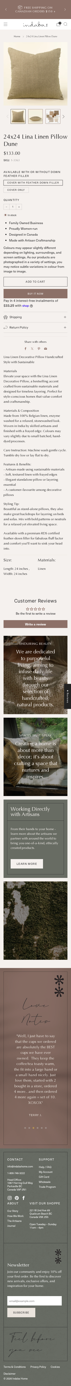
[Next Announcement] (65, 9)
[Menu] (5, 24)
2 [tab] (29, 1128)
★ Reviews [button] (67, 696)
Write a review (35, 624)
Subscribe (21, 1312)
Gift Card (44, 1177)
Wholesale (44, 1182)
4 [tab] (37, 1128)
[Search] (65, 24)
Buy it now (35, 293)
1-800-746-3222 (16, 1173)
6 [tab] (46, 1128)
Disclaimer (10, 1373)
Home (17, 36)
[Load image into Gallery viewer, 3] (53, 116)
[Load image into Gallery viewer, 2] (35, 116)
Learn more (27, 864)
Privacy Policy (38, 1367)
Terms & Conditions (15, 1367)
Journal (11, 1226)
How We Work (15, 1216)
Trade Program (47, 1187)
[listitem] (35, 9)
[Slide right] (62, 116)
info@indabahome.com (20, 1166)
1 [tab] (25, 1128)
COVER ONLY (16, 190)
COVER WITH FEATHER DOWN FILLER (33, 182)
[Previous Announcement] (6, 9)
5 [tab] (42, 1128)
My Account (45, 1172)
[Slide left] (8, 116)
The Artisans (14, 1221)
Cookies (55, 1367)
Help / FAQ (45, 1167)
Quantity (11, 200)
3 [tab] (33, 1128)
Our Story (12, 1211)
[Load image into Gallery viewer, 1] (18, 116)
